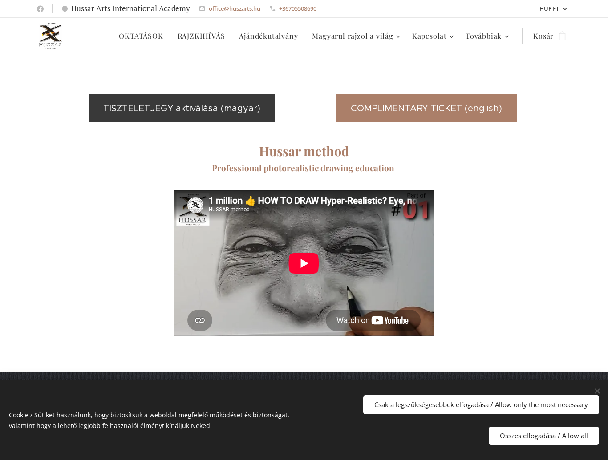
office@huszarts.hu (234, 8)
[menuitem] (143, 36)
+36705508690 (297, 8)
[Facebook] (40, 8)
